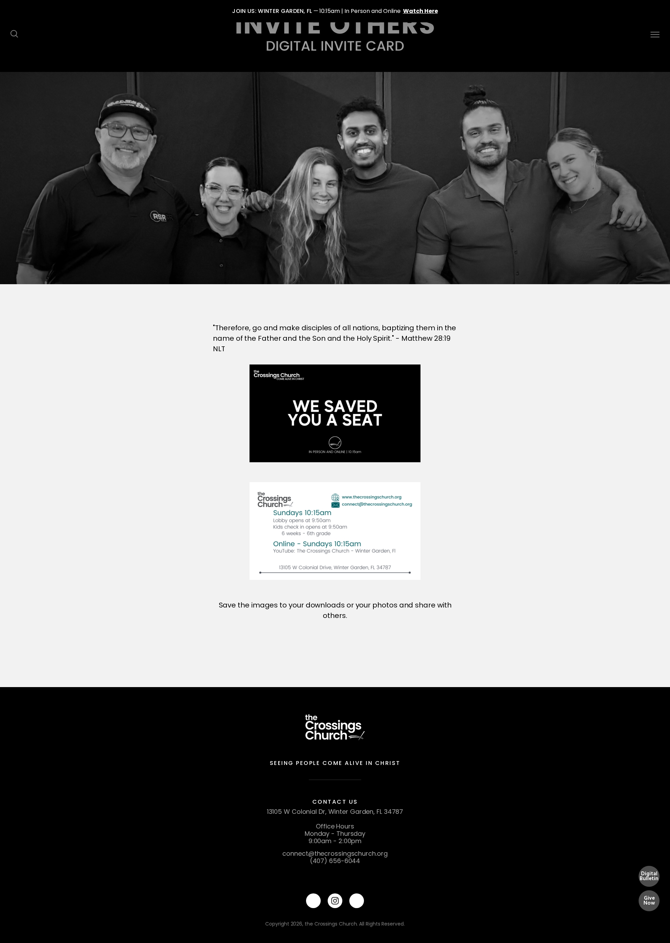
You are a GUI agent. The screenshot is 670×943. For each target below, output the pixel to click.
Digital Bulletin (649, 876)
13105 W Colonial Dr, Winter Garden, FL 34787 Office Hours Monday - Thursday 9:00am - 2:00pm (335, 826)
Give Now (649, 900)
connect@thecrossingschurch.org (334, 853)
